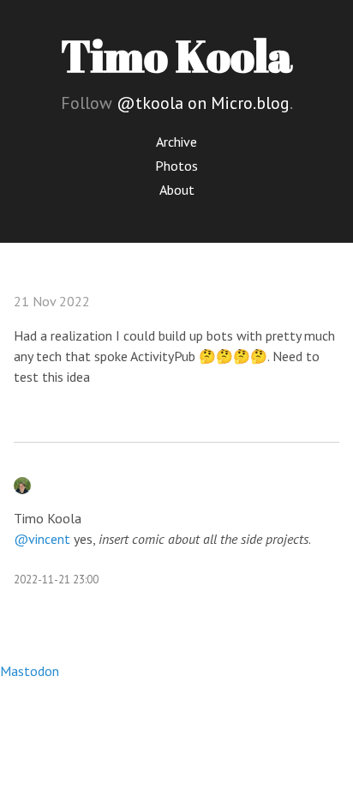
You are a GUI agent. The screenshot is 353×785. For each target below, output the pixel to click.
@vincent (42, 538)
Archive (176, 141)
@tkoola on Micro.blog (203, 103)
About (176, 189)
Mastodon (29, 670)
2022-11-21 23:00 (56, 579)
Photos (176, 165)
